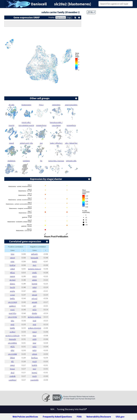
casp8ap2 (12, 380)
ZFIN (90, 12)
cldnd (12, 269)
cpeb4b (12, 376)
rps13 (34, 332)
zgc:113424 (12, 302)
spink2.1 (12, 306)
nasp (12, 261)
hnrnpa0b (34, 257)
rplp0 (35, 287)
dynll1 (34, 272)
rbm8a (34, 313)
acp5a (12, 291)
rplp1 (35, 291)
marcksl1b (35, 380)
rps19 (34, 376)
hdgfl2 (12, 328)
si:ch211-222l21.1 (34, 317)
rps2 (34, 343)
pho (12, 320)
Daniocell (39, 4)
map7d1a (12, 313)
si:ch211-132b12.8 (12, 335)
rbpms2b (12, 339)
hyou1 (12, 369)
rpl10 (34, 350)
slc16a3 (12, 280)
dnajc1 (12, 283)
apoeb (34, 302)
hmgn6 (34, 283)
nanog (12, 276)
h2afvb (34, 365)
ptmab (34, 295)
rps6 (34, 320)
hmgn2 (34, 372)
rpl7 (34, 306)
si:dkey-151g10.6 (34, 328)
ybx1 (34, 265)
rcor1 (12, 309)
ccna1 (12, 295)
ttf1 (12, 361)
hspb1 (34, 261)
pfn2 (12, 350)
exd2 (12, 324)
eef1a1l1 (34, 254)
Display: (51, 17)
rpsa (34, 335)
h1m (12, 254)
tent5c (12, 298)
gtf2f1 (12, 346)
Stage (68, 17)
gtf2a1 (12, 272)
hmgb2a (34, 357)
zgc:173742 (12, 317)
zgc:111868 (12, 354)
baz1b (12, 287)
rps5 (34, 324)
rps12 (34, 276)
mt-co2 (34, 298)
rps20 (34, 361)
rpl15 (34, 346)
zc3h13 (12, 332)
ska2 (12, 372)
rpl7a (34, 309)
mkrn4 (12, 257)
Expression (60, 17)
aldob (34, 280)
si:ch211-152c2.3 (34, 269)
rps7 (34, 369)
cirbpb (34, 354)
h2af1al (12, 265)
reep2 (12, 365)
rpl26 (34, 339)
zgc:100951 (12, 343)
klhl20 (12, 357)
